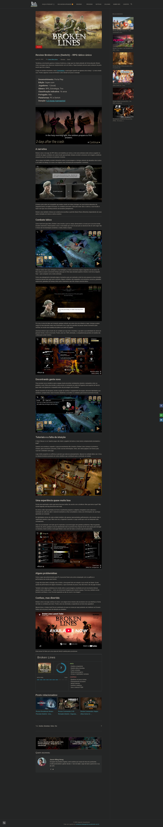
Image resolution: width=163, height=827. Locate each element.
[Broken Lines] (44, 668)
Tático (52, 726)
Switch (69, 59)
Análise (41, 726)
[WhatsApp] (161, 415)
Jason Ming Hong (53, 59)
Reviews (63, 59)
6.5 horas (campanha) (55, 101)
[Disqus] (69, 798)
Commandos (61, 70)
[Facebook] (161, 405)
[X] (161, 410)
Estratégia (47, 726)
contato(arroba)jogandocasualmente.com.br (87, 824)
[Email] (161, 420)
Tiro (56, 726)
